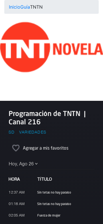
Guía (25, 7)
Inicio (14, 7)
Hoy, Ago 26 (21, 164)
